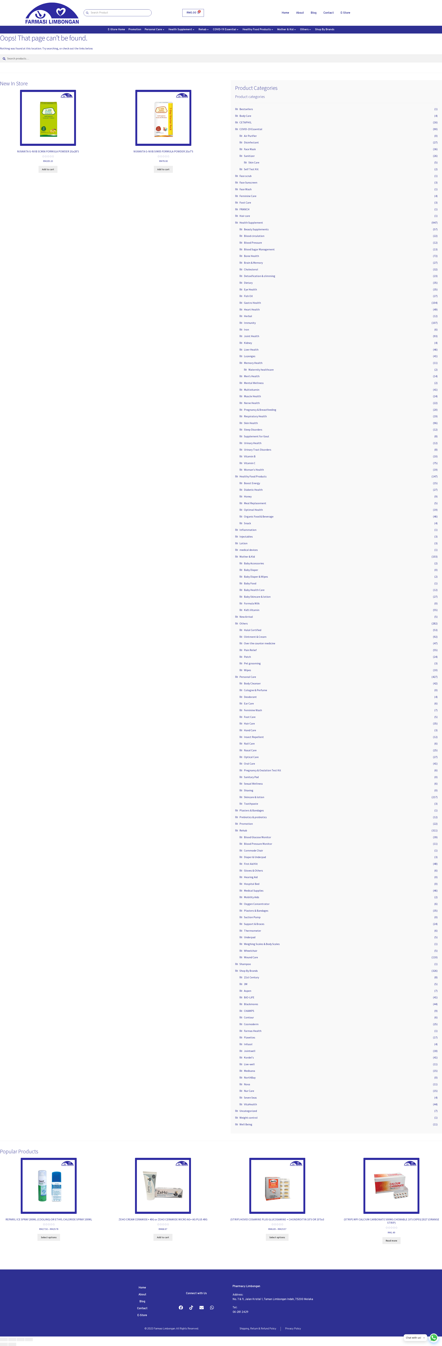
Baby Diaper (251, 570)
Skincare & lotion (254, 797)
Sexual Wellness (253, 783)
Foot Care (245, 202)
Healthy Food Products (257, 29)
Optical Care (251, 757)
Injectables (246, 536)
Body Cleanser (252, 683)
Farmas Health (252, 1031)
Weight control (248, 1117)
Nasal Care (250, 750)
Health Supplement (180, 29)
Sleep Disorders (253, 429)
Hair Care (249, 723)
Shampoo (245, 964)
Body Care (245, 115)
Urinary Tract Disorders (257, 449)
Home (285, 13)
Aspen (247, 990)
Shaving (248, 790)
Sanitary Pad (251, 777)
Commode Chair (253, 850)
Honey (248, 496)
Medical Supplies (253, 890)
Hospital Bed (251, 884)
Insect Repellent (254, 737)
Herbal (248, 316)
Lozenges (249, 356)
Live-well (249, 1064)
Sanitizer (249, 156)
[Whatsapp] (212, 1307)
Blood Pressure (253, 242)
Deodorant (250, 697)
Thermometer (252, 930)
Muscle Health (252, 396)
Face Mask (250, 149)
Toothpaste (251, 803)
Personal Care (153, 29)
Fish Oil (248, 296)
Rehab (202, 29)
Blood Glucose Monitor (257, 837)
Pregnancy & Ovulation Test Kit (262, 770)
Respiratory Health (255, 416)
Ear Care (249, 703)
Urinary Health (252, 443)
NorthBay (250, 1077)
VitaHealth (250, 1104)
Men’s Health (252, 376)
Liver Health (251, 349)
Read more (391, 1240)
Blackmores (251, 1004)
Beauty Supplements (256, 229)
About (300, 13)
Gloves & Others (253, 870)
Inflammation (247, 529)
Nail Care (249, 743)
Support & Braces (254, 924)
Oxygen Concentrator (257, 904)
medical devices (248, 550)
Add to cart (48, 169)
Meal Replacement (255, 503)
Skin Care (253, 162)
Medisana (249, 1070)
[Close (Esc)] (4, 1339)
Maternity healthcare (261, 369)
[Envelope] (201, 1307)
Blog (313, 13)
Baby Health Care (254, 590)
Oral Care (249, 763)
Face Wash (245, 189)
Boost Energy (252, 483)
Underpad (249, 937)
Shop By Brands (324, 29)
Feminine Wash (253, 710)
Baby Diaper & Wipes (256, 576)
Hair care (244, 216)
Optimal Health (253, 509)
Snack (247, 523)
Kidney (248, 343)
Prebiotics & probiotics (253, 817)
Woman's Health (254, 469)
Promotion (134, 29)
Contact (328, 13)
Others (304, 29)
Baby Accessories (254, 563)
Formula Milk (252, 603)
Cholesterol (251, 269)
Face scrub (245, 176)
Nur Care (249, 1091)
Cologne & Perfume (255, 690)
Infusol (248, 1044)
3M (245, 984)
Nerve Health (252, 403)
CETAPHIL (245, 122)
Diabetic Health (253, 489)
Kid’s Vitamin (251, 610)
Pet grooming (252, 663)
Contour (249, 1017)
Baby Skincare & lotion (257, 596)
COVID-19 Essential (224, 29)
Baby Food (250, 583)
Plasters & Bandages (251, 810)
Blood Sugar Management (259, 249)
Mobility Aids (251, 897)
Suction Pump (252, 917)
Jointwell (249, 1051)
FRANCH (244, 209)
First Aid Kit (251, 863)
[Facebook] (181, 1307)
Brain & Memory (253, 262)
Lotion (243, 543)
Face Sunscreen (248, 182)
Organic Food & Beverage (258, 516)
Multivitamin (251, 389)
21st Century (251, 977)
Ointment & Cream (255, 636)
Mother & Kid (285, 29)
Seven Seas (250, 1097)
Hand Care (250, 730)
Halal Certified (252, 630)
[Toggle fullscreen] (21, 1339)
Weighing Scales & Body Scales (262, 944)
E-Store (345, 13)
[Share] (12, 1339)
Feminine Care (247, 196)
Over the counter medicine (259, 643)
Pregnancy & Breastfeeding (260, 409)
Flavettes (249, 1037)
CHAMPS (249, 1011)
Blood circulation (254, 236)
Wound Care (251, 957)
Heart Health (252, 309)
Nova (247, 1084)
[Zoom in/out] (29, 1339)
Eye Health (250, 289)
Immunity (250, 322)
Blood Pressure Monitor (258, 843)
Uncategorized (248, 1111)
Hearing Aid (251, 877)
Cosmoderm (251, 1024)
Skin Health (251, 423)
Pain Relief (250, 650)
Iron (246, 329)
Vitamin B (250, 456)
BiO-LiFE (249, 997)
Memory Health (253, 363)
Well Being (245, 1124)
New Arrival (246, 616)
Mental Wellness (254, 383)
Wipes (247, 670)
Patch (247, 656)
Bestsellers (246, 109)
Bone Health (251, 256)
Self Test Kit (251, 169)
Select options (49, 1237)
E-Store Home (116, 29)
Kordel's (249, 1057)
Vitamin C (249, 463)
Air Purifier (250, 136)
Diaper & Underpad (255, 857)
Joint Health (251, 336)
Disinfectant (251, 142)
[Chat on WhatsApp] (434, 1338)
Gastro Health (252, 302)
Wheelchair (250, 950)
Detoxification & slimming (259, 276)
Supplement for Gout (256, 436)
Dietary (248, 282)
